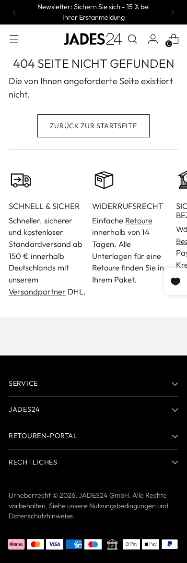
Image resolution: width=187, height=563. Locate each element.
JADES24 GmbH (104, 495)
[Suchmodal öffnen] (132, 39)
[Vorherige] (14, 12)
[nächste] (172, 12)
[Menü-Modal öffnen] (13, 39)
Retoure (138, 220)
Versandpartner (37, 291)
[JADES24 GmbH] (93, 39)
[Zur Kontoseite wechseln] (153, 39)
